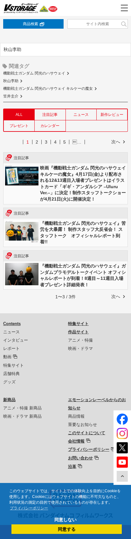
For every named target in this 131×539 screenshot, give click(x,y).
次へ (115, 141)
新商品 (9, 399)
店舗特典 (11, 373)
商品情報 (76, 416)
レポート (11, 348)
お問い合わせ (80, 458)
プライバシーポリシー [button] (29, 508)
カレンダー (49, 126)
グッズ (9, 381)
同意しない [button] (65, 519)
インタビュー (15, 340)
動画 (7, 356)
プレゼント (19, 126)
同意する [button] (67, 529)
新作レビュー (111, 114)
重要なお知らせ (82, 424)
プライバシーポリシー (88, 449)
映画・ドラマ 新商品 (22, 416)
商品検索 (30, 24)
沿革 (72, 466)
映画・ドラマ (80, 348)
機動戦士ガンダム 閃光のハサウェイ (34, 73)
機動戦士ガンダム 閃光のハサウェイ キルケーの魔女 (48, 88)
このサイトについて (86, 432)
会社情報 (76, 441)
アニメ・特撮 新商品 (22, 408)
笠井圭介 (10, 96)
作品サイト (78, 332)
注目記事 (50, 114)
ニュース (81, 114)
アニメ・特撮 (80, 340)
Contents (12, 323)
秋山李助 (10, 81)
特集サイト (13, 365)
